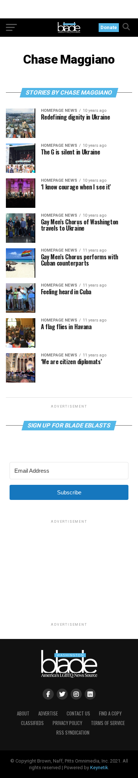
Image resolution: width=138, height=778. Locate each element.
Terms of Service (108, 723)
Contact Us (78, 713)
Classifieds (32, 723)
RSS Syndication (72, 732)
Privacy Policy (67, 723)
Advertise (48, 713)
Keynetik (99, 767)
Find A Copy (110, 713)
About (23, 713)
